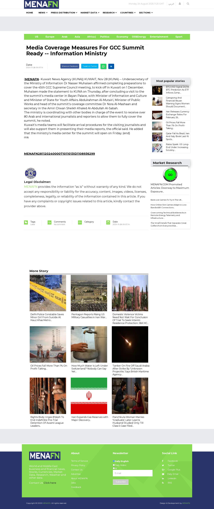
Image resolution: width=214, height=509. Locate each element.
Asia (77, 36)
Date (29, 64)
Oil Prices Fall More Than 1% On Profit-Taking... (175, 125)
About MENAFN (79, 478)
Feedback (76, 487)
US (33, 36)
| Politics (104, 36)
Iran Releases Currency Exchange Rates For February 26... (177, 114)
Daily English (122, 461)
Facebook (172, 461)
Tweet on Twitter (90, 66)
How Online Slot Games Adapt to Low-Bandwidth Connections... (169, 206)
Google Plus (173, 469)
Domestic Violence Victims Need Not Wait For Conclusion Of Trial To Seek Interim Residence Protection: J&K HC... (130, 318)
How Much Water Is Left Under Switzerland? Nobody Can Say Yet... (89, 368)
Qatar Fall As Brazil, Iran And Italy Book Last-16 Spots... (177, 136)
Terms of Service (79, 461)
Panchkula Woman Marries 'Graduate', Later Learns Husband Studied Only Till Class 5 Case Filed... (128, 421)
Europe (50, 36)
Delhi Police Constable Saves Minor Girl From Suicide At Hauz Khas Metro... (47, 317)
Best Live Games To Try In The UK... (167, 200)
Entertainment (155, 36)
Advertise (76, 474)
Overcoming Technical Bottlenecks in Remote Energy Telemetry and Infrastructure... (168, 215)
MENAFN (32, 79)
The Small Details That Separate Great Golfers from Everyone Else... (168, 224)
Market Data (89, 12)
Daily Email (172, 474)
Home (29, 12)
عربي (171, 3)
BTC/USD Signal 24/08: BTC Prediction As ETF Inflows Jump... (177, 90)
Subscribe (121, 481)
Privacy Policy (78, 465)
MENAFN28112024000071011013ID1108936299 (59, 153)
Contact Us (76, 469)
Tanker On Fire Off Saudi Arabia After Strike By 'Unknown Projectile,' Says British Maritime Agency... (131, 370)
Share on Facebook (70, 66)
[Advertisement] (108, 23)
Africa (91, 36)
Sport (177, 36)
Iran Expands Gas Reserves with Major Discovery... (89, 418)
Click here (50, 482)
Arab (64, 36)
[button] (180, 3)
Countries (126, 12)
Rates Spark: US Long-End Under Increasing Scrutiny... (177, 147)
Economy (122, 36)
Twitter (171, 465)
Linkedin (171, 478)
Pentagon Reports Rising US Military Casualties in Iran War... (89, 316)
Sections (145, 12)
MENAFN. (47, 503)
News (42, 12)
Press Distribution (63, 12)
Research (109, 12)
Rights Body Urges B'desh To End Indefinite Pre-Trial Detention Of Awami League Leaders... (47, 421)
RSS (169, 482)
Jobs (73, 482)
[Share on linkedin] (111, 66)
